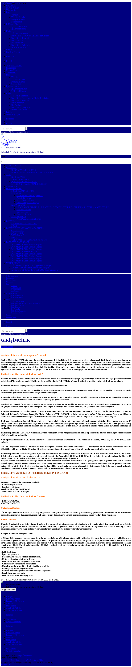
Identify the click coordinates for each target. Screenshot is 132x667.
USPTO (14, 237)
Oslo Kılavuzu (22, 212)
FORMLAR (16, 193)
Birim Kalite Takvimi (20, 38)
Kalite (8, 31)
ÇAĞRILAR (11, 186)
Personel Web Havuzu (15, 601)
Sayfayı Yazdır (7, 347)
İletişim (9, 50)
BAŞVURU (11, 221)
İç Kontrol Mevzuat (19, 26)
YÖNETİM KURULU (15, 165)
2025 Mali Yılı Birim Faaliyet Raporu (26, 261)
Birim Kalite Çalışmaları (21, 45)
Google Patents (17, 230)
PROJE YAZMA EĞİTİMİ (22, 191)
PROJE (14, 226)
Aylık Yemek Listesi (14, 610)
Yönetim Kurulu (18, 17)
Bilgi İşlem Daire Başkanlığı (12, 660)
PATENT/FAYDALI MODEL (24, 223)
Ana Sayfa (7, 3)
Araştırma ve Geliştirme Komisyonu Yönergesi (30, 268)
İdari (8, 12)
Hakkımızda (11, 5)
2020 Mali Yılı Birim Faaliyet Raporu (26, 249)
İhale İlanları (11, 606)
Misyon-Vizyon (12, 8)
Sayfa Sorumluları (13, 621)
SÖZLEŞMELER (18, 216)
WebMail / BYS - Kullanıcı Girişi (14, 132)
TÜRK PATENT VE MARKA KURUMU (29, 240)
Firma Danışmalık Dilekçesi (27, 202)
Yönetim (14, 15)
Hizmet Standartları (19, 47)
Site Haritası (11, 619)
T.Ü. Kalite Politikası (19, 33)
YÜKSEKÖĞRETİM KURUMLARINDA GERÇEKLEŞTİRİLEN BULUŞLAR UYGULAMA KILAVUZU (62, 207)
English (9, 61)
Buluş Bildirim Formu (25, 200)
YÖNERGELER (13, 263)
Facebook (10, 56)
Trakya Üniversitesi (14, 65)
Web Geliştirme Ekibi (34, 660)
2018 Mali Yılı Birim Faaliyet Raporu (26, 244)
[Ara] (26, 128)
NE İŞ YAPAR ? (18, 177)
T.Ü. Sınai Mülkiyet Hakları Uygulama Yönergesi (31, 265)
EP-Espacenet (17, 233)
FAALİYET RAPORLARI (17, 242)
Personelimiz (16, 22)
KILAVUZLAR (18, 205)
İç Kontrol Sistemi (13, 24)
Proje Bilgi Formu (23, 198)
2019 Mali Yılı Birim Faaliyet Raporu (26, 247)
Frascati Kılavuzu (23, 209)
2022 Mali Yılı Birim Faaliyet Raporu (26, 254)
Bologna (9, 596)
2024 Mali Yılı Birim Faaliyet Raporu (26, 258)
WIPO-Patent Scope (19, 235)
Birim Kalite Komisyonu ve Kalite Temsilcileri (30, 36)
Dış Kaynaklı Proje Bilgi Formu (29, 195)
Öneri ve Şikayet (13, 52)
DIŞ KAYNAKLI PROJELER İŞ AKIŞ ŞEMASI (32, 172)
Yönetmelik (11, 10)
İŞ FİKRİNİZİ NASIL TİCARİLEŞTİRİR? (29, 184)
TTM (8, 175)
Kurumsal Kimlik (13, 599)
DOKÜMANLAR (14, 189)
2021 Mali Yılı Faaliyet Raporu (24, 251)
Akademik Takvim (13, 608)
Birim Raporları (17, 40)
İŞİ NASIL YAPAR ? (20, 179)
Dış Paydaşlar (17, 43)
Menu (4, 157)
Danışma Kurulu (18, 19)
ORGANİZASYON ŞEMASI (23, 170)
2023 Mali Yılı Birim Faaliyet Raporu (26, 256)
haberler (9, 615)
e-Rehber (10, 603)
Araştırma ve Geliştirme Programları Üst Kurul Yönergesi (34, 270)
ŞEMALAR (11, 168)
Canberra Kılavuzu (24, 214)
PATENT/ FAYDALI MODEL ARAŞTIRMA (25, 228)
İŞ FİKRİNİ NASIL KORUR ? (24, 182)
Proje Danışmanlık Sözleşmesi (28, 219)
